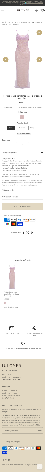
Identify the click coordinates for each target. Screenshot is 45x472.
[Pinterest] (6, 460)
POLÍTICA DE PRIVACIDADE (12, 377)
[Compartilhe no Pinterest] (32, 232)
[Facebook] (3, 460)
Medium (22, 128)
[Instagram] (9, 460)
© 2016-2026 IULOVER (10, 464)
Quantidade (6, 140)
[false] (11, 328)
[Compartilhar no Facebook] (24, 232)
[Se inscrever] (39, 430)
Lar (3, 22)
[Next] (39, 59)
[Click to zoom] (39, 32)
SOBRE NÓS (6, 375)
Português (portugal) (13, 442)
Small (11, 128)
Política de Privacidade (26, 425)
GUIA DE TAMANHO (9, 391)
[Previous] (5, 59)
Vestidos (10, 22)
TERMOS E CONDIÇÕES (11, 379)
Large (32, 128)
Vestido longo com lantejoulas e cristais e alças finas (11, 294)
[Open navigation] (3, 10)
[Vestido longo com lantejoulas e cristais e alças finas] (12, 277)
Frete (16, 107)
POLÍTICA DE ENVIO (9, 393)
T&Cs (38, 425)
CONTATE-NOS (8, 398)
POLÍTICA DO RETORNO (11, 396)
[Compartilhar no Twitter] (28, 232)
